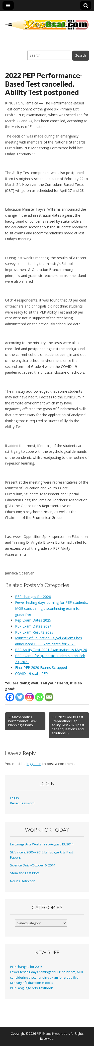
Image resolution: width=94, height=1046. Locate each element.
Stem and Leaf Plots (25, 873)
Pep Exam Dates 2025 (33, 620)
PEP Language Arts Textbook (31, 988)
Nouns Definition (22, 881)
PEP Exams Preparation (53, 1033)
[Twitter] (19, 697)
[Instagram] (29, 697)
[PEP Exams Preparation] (47, 21)
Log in (14, 798)
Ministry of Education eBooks (31, 983)
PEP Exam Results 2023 (34, 632)
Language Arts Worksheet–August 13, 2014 (41, 844)
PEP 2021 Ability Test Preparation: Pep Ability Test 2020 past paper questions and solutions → (68, 725)
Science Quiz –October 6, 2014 (32, 865)
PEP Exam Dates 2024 (33, 626)
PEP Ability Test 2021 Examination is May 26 (51, 649)
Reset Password (22, 803)
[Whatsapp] (39, 697)
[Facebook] (10, 697)
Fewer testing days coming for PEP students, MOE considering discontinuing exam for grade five (51, 608)
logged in (34, 763)
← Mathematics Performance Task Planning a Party (22, 721)
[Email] (49, 697)
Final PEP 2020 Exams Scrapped (41, 667)
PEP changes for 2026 (33, 596)
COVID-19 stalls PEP (31, 673)
